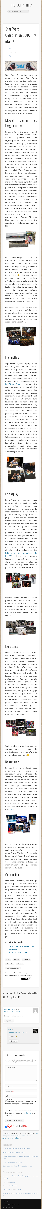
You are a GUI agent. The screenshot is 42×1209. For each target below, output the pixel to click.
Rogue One (10, 964)
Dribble (27, 16)
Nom (10, 1086)
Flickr (23, 16)
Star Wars (21, 964)
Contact (12, 1182)
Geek (8, 960)
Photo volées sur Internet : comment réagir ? (17, 1148)
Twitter (18, 16)
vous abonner (26, 1113)
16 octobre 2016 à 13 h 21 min (17, 1032)
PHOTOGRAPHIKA (21, 4)
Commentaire (10, 1067)
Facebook (14, 16)
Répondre (9, 1021)
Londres (16, 960)
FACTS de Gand (12, 384)
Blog (10, 56)
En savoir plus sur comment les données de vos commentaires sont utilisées (20, 1136)
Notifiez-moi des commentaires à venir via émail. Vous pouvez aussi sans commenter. (21, 1113)
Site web (9, 1097)
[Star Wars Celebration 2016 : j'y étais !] (21, 239)
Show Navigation (33, 19)
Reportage (27, 960)
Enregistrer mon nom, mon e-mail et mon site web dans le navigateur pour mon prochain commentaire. (20, 1103)
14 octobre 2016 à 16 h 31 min (13, 1012)
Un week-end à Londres (19, 952)
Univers (5, 1176)
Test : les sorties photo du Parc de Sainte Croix (18, 1166)
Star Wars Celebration (13, 968)
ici (12, 809)
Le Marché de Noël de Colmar (12, 1162)
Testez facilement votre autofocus (14, 1152)
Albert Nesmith (10, 1009)
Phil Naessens (7, 1190)
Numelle (6, 1193)
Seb (10, 49)
